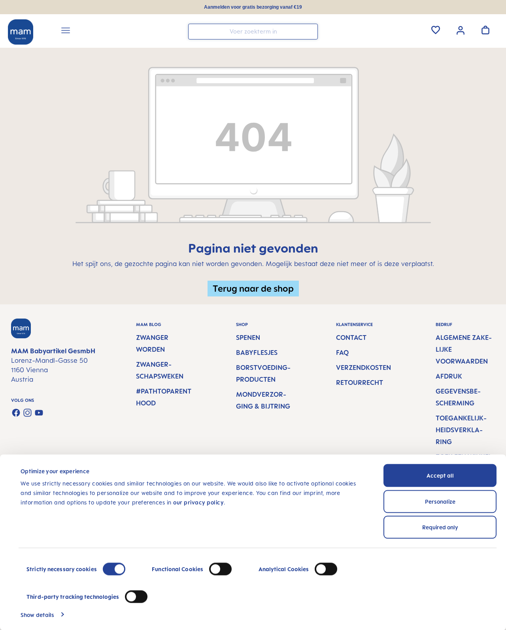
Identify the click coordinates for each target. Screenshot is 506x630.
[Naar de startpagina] (20, 32)
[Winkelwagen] (485, 30)
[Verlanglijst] (435, 30)
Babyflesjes (257, 352)
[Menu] (65, 31)
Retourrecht (359, 382)
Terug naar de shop (253, 288)
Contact (351, 337)
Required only (440, 527)
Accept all (440, 475)
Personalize (440, 501)
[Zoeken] (310, 31)
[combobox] (253, 31)
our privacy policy (198, 502)
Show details (37, 614)
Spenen (248, 337)
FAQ (342, 352)
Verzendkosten (363, 367)
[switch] (220, 569)
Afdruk (449, 376)
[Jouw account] (460, 30)
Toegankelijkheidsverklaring (461, 430)
